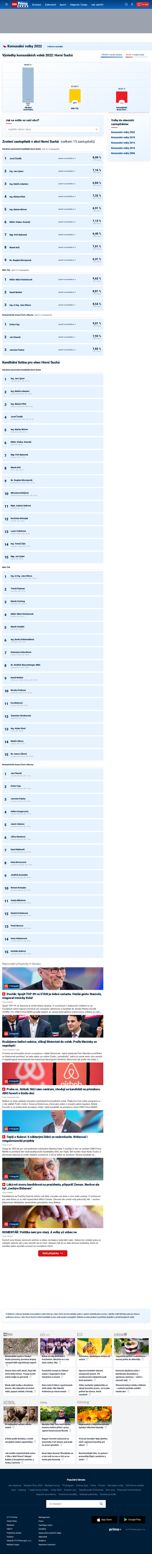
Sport (63, 5)
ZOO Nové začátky (135, 1485)
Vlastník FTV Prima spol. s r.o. (19, 1540)
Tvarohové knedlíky (67, 1494)
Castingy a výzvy (45, 1525)
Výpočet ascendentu (46, 1494)
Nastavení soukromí (47, 1544)
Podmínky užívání (14, 1533)
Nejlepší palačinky (89, 1494)
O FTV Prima (12, 1517)
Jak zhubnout (14, 1485)
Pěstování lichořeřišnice (129, 1490)
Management (44, 1517)
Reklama (10, 1525)
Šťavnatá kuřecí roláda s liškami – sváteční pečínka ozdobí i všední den (131, 1388)
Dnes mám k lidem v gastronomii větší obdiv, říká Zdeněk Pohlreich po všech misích (57, 1388)
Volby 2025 (56, 1490)
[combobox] (51, 129)
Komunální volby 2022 (123, 132)
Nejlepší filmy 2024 (33, 1485)
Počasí (101, 1485)
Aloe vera (110, 1490)
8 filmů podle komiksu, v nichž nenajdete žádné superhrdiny (19, 1440)
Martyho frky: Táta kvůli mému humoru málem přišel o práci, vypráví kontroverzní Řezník (56, 1427)
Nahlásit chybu (13, 1544)
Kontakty (42, 1529)
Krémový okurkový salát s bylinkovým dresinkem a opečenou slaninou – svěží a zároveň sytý (129, 1375)
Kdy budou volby (115, 1485)
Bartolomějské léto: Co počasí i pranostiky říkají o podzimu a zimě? (93, 1456)
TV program (68, 1485)
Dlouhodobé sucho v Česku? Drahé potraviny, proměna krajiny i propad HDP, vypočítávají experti (20, 1359)
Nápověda (43, 1537)
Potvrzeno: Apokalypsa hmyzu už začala (94, 1358)
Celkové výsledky (55, 46)
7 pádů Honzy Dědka (38, 1490)
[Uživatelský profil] (132, 4)
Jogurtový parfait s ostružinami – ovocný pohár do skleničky (131, 1358)
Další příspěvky (51, 1253)
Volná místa (12, 1521)
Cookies (10, 1537)
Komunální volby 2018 (123, 137)
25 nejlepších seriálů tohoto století (18, 1426)
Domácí (36, 5)
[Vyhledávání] (126, 4)
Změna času (82, 1485)
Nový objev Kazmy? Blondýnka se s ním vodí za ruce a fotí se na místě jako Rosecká (57, 1456)
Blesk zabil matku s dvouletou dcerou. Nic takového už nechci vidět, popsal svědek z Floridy (19, 1388)
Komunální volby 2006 (123, 153)
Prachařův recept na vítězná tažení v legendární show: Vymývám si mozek (55, 1373)
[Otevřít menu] (6, 4)
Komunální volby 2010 (123, 148)
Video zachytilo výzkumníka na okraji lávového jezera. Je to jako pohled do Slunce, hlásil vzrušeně (94, 1390)
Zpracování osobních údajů (50, 1533)
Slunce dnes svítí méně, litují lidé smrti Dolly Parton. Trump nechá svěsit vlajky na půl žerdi (20, 1373)
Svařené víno (70, 1490)
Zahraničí (50, 5)
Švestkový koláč (108, 1494)
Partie (93, 1485)
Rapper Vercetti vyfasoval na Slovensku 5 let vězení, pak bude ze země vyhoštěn (57, 1442)
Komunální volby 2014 (123, 142)
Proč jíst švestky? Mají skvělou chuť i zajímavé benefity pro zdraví (93, 1442)
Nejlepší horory (52, 1485)
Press (41, 1521)
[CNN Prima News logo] (19, 4)
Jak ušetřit (97, 5)
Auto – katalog (18, 1490)
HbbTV (9, 1529)
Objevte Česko (78, 5)
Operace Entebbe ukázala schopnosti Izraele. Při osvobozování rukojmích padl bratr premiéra (92, 1375)
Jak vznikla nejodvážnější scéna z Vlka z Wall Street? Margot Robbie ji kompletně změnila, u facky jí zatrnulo (20, 1458)
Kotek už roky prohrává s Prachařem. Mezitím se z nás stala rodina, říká (55, 1359)
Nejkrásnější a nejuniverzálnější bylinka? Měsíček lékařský (94, 1426)
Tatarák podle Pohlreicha (91, 1490)
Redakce (42, 1540)
